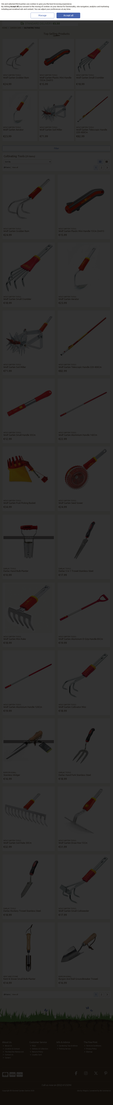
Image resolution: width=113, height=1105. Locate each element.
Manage (42, 15)
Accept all (68, 15)
